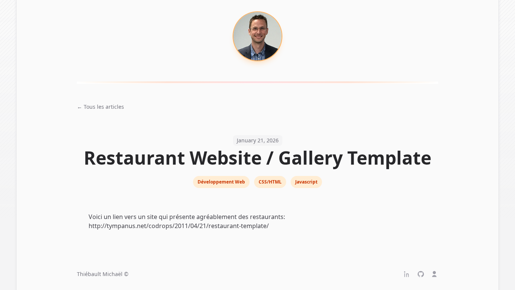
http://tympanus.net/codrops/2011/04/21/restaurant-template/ (179, 226)
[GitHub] (421, 274)
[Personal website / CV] (434, 274)
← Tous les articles (100, 106)
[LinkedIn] (407, 274)
